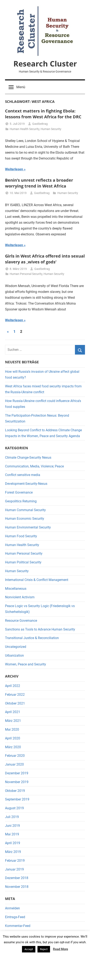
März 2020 (13, 747)
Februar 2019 (15, 861)
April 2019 (12, 843)
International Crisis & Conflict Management (36, 580)
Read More (60, 949)
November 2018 (16, 887)
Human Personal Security (26, 274)
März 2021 (13, 721)
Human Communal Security (25, 510)
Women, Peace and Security (25, 664)
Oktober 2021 (15, 703)
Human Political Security (23, 562)
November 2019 (16, 782)
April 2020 (12, 738)
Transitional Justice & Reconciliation (32, 638)
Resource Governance (21, 621)
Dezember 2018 (16, 878)
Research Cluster (45, 64)
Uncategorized (15, 647)
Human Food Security (21, 536)
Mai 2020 (12, 729)
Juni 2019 (12, 826)
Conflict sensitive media (22, 475)
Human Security (51, 129)
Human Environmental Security (28, 527)
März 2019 (13, 852)
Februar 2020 (15, 756)
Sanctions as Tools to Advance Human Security (40, 629)
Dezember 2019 (16, 773)
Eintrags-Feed (15, 917)
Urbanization (14, 655)
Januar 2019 (14, 869)
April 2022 (12, 686)
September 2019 (17, 799)
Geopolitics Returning (21, 501)
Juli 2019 (12, 817)
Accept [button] (28, 949)
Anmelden (12, 908)
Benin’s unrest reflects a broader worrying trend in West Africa (39, 183)
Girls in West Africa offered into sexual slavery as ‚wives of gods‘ (45, 259)
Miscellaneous (15, 589)
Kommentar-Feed (17, 926)
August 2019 (14, 808)
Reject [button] (44, 949)
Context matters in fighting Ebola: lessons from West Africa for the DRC (43, 114)
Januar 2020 (14, 764)
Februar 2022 (15, 695)
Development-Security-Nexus (26, 484)
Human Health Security (24, 129)
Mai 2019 (12, 834)
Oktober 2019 (15, 791)
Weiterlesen (14, 169)
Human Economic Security (24, 519)
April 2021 (12, 712)
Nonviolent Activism (20, 597)
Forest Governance (19, 492)
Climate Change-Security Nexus (28, 457)
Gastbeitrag (40, 123)
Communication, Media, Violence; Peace (34, 466)
